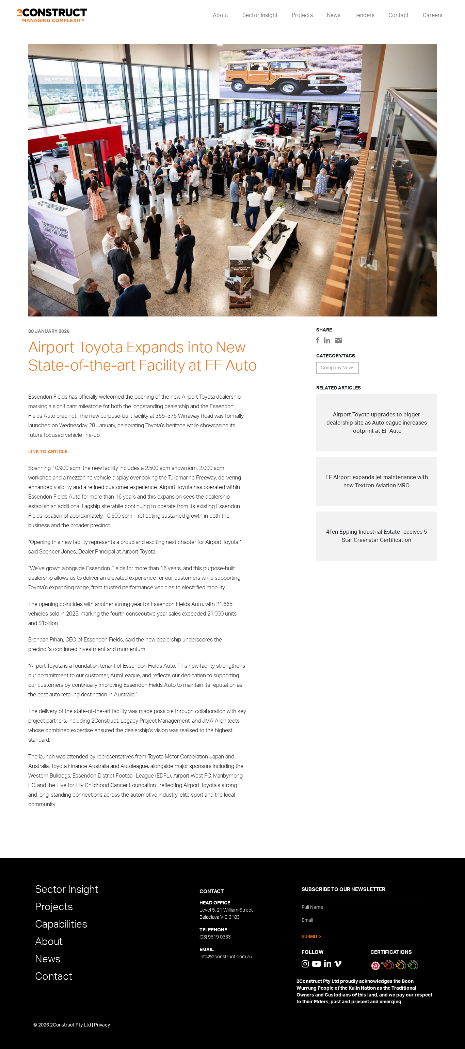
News (333, 15)
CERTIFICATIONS (391, 952)
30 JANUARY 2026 (48, 331)
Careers (433, 15)
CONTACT (211, 891)
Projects (302, 15)
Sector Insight (260, 15)
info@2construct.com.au (225, 957)
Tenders (364, 15)
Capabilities (61, 924)
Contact (398, 15)
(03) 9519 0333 (215, 937)
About (220, 15)
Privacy (102, 1025)
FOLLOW (313, 952)
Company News (337, 368)
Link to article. (48, 451)
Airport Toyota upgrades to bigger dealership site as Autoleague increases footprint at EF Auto (376, 423)
